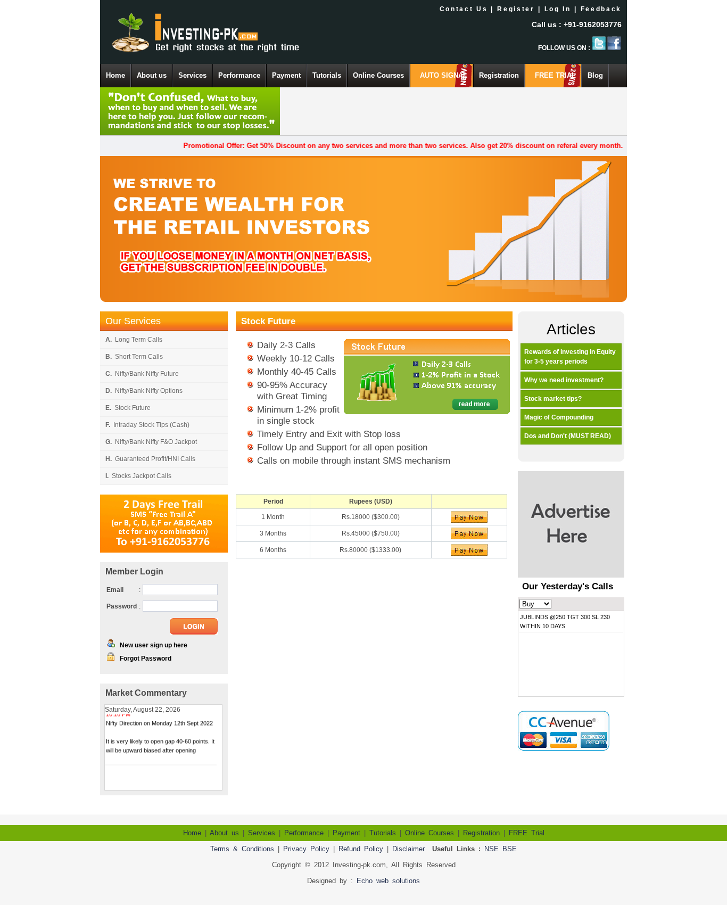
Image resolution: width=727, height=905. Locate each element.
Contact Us (464, 9)
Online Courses (378, 75)
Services (192, 75)
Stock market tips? (553, 398)
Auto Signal (443, 75)
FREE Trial (555, 75)
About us (152, 75)
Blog (595, 75)
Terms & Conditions (242, 849)
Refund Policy (360, 849)
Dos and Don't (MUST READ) (567, 436)
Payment (286, 75)
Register (515, 9)
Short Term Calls (134, 356)
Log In (557, 9)
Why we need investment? (564, 380)
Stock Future (128, 408)
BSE (509, 849)
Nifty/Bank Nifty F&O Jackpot (151, 442)
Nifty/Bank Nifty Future (142, 373)
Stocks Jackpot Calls (138, 476)
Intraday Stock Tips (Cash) (147, 425)
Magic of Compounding (558, 417)
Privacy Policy (306, 849)
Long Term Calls (133, 339)
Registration (499, 75)
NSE (491, 849)
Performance (239, 75)
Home (115, 75)
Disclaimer (408, 849)
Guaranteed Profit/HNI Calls (150, 459)
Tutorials (326, 75)
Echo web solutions (388, 881)
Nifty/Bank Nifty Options (144, 390)
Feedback (601, 9)
